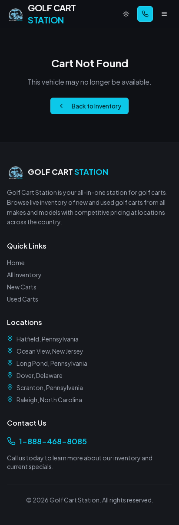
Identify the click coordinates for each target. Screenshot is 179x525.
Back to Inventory (96, 106)
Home (16, 262)
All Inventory (24, 275)
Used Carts (22, 299)
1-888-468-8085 (53, 441)
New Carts (21, 287)
